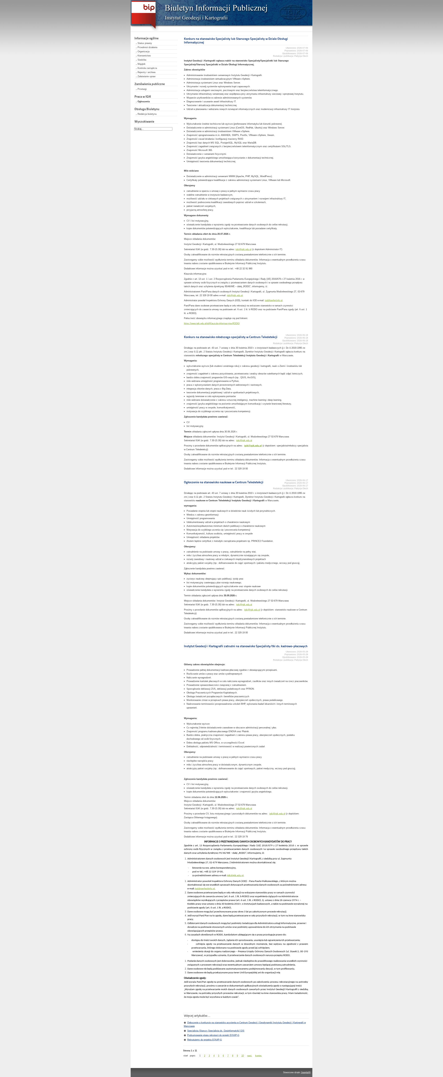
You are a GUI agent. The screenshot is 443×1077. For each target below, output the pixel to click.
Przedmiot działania (147, 47)
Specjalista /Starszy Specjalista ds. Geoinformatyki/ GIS (215, 1030)
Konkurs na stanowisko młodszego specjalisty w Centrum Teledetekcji (230, 337)
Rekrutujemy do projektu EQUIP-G (204, 1039)
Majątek (142, 64)
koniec (258, 1055)
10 (242, 1055)
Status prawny (145, 43)
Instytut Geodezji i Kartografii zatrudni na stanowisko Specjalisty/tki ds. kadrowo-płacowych (246, 646)
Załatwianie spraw (146, 76)
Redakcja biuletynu (147, 114)
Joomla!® (306, 1072)
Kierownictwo (144, 55)
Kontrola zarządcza (147, 68)
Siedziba (142, 60)
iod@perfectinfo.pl (205, 888)
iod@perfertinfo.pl (274, 300)
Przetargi (142, 89)
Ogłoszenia (144, 101)
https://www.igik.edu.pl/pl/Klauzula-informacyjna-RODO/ (212, 323)
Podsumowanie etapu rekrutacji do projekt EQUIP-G (213, 1035)
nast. (249, 1055)
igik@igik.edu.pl (243, 249)
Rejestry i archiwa (146, 72)
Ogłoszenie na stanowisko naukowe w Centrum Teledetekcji (223, 482)
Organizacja (144, 51)
